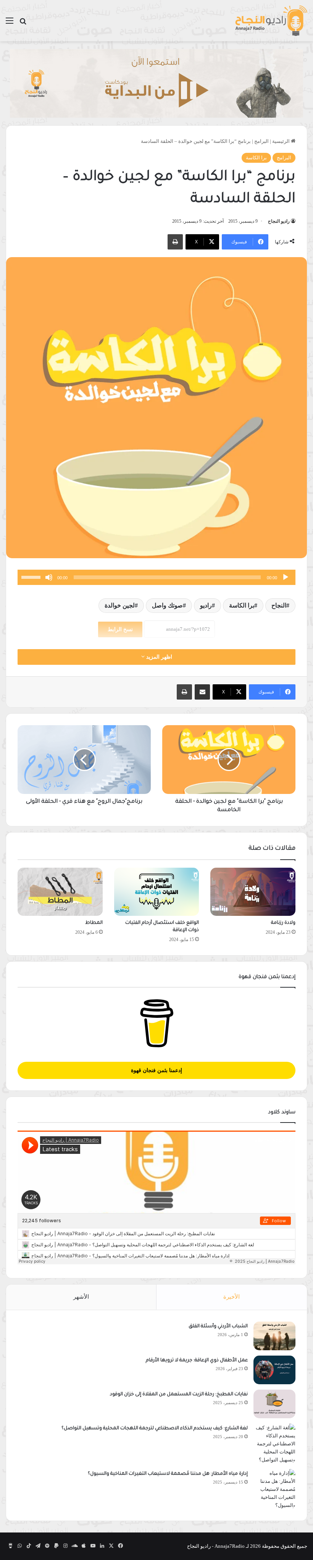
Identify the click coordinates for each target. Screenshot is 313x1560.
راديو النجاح (279, 221)
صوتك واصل (167, 605)
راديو (206, 605)
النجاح (278, 605)
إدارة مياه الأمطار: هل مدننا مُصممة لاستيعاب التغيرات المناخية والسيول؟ (168, 1474)
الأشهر (81, 1297)
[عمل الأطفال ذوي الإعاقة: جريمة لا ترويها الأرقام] (274, 1370)
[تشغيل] (285, 577)
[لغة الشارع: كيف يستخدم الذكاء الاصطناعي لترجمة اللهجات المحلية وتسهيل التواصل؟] (274, 1444)
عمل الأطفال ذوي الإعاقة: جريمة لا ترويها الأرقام (196, 1360)
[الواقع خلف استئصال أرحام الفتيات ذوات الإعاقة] (156, 892)
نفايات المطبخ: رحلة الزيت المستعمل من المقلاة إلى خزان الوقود (179, 1394)
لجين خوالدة (120, 605)
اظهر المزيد (158, 657)
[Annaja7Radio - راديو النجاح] (271, 20)
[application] (156, 577)
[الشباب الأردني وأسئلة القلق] (274, 1336)
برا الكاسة (256, 157)
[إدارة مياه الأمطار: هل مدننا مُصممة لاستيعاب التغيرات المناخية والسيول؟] (274, 1489)
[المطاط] (60, 892)
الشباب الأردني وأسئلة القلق (218, 1326)
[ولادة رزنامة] (252, 892)
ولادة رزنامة (283, 923)
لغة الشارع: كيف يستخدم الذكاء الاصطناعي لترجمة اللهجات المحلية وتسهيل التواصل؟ (154, 1428)
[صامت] (49, 577)
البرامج (261, 141)
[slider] (32, 576)
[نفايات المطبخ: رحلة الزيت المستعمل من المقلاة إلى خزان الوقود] (274, 1404)
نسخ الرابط (120, 629)
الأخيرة (231, 1297)
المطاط (94, 923)
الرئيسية (281, 141)
